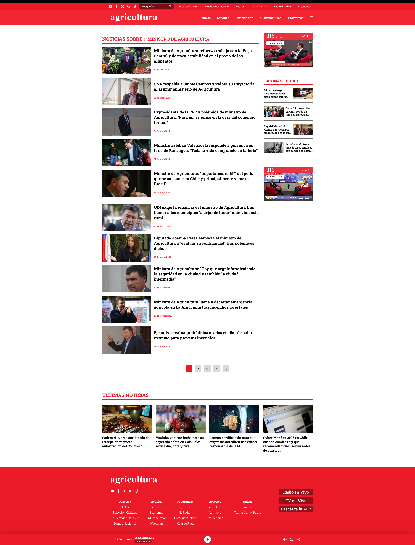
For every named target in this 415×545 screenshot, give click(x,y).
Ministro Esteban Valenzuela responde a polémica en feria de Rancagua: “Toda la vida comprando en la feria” (206, 148)
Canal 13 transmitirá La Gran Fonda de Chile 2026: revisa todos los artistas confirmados (298, 111)
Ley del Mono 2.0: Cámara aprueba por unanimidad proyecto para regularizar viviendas (277, 129)
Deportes (223, 18)
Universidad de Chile (125, 518)
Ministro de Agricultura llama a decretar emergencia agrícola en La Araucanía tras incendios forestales (203, 304)
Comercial (247, 507)
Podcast (241, 6)
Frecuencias (305, 6)
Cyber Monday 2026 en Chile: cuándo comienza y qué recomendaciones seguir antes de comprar (286, 443)
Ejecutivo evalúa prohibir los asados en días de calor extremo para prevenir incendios (203, 335)
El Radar (185, 512)
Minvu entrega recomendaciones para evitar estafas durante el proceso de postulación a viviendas (277, 93)
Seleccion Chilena (125, 512)
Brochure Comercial (217, 6)
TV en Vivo (260, 6)
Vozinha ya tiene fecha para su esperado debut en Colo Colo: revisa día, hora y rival (180, 441)
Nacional (156, 523)
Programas (295, 18)
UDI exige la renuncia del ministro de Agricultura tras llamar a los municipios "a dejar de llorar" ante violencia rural (206, 212)
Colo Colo (125, 507)
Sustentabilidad (271, 18)
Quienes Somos (214, 507)
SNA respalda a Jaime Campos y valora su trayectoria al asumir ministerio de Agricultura (204, 86)
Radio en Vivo (282, 6)
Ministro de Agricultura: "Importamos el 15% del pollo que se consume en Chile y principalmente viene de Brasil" (203, 178)
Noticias (205, 18)
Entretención (244, 18)
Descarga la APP (187, 6)
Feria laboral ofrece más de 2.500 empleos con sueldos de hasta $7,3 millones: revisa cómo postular (299, 147)
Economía (156, 512)
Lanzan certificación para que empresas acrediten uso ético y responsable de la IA (233, 441)
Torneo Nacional (124, 523)
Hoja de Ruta (185, 523)
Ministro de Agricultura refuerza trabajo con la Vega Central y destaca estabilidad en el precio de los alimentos (203, 56)
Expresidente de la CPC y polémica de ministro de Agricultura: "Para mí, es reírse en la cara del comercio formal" (204, 117)
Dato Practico (157, 507)
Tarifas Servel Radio (247, 512)
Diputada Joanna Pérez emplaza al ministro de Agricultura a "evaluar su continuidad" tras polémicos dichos (204, 243)
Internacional (156, 518)
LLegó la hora (185, 507)
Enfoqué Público (185, 518)
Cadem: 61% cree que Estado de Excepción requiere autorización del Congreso (125, 441)
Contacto (215, 512)
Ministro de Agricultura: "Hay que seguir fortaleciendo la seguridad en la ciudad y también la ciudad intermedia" (204, 274)
